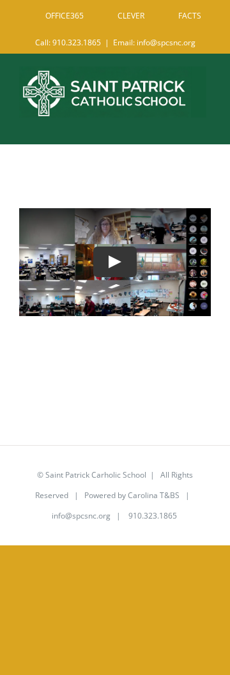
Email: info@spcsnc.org (154, 42)
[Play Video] (115, 262)
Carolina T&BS (154, 495)
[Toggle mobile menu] (204, 124)
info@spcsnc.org (81, 515)
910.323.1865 (151, 515)
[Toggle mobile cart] (178, 124)
